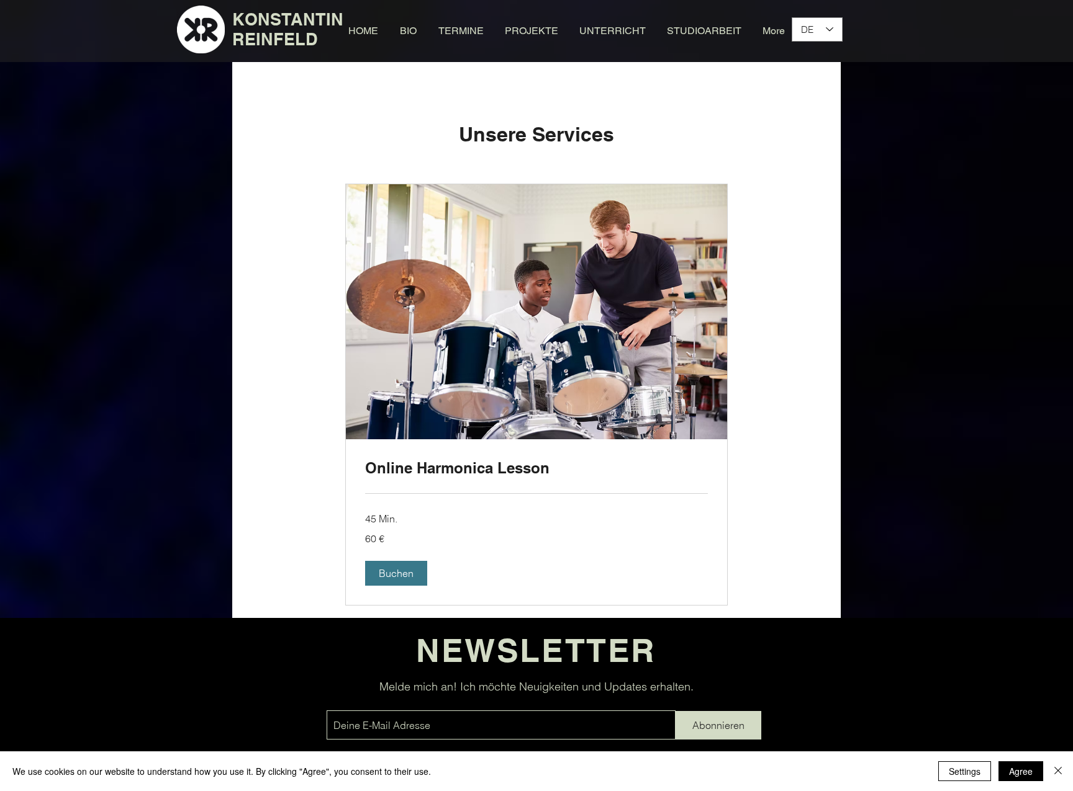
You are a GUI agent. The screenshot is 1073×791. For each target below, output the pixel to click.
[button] (396, 573)
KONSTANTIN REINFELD (287, 29)
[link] (536, 468)
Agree (1021, 771)
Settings (964, 771)
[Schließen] (1058, 771)
